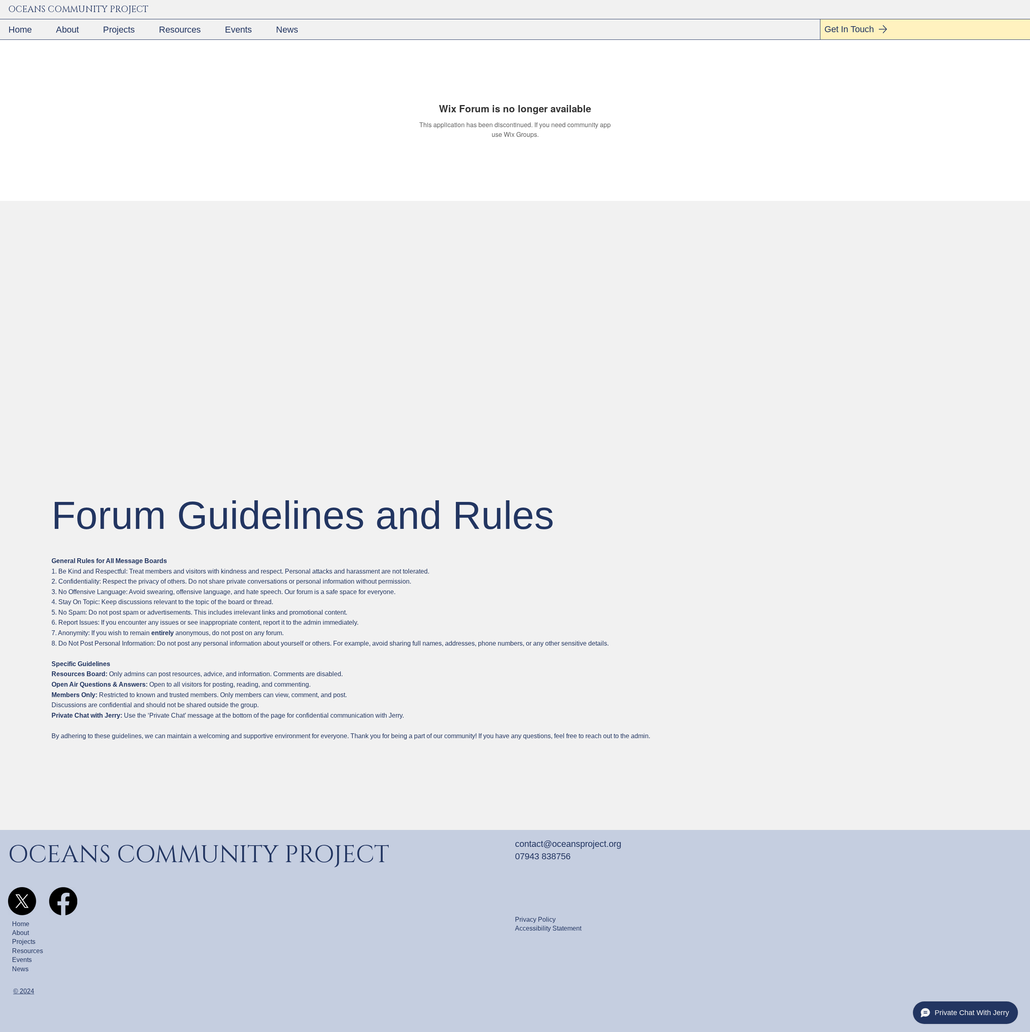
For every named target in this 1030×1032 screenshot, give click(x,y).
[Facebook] (63, 901)
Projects (23, 941)
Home (20, 924)
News (20, 969)
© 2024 (23, 991)
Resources (27, 950)
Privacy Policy (535, 919)
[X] (22, 901)
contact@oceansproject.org (568, 844)
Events (22, 959)
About (20, 932)
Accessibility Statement (548, 928)
